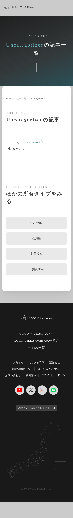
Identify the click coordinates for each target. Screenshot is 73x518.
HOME (9, 98)
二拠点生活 (36, 269)
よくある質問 (37, 362)
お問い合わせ (13, 375)
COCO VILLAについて (36, 333)
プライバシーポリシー (54, 375)
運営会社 (54, 362)
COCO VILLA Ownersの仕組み (36, 340)
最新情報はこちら (22, 368)
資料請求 (31, 375)
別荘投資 (36, 253)
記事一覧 (21, 98)
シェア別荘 (36, 222)
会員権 (36, 238)
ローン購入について (50, 368)
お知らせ (18, 362)
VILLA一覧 (36, 347)
